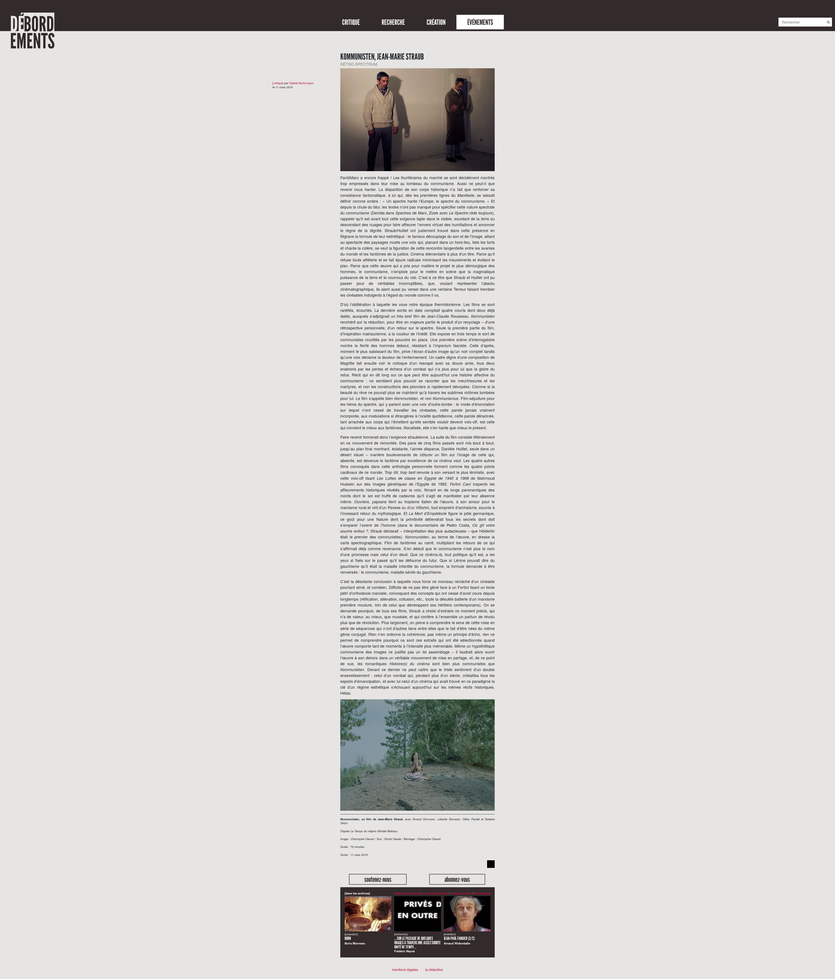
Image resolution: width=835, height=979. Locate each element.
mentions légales (405, 969)
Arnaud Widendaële (459, 938)
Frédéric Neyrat (417, 942)
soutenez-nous (377, 879)
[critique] (277, 83)
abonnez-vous (457, 879)
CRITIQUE (351, 22)
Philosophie (482, 893)
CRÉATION (436, 22)
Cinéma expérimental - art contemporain (421, 893)
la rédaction (434, 969)
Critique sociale (461, 893)
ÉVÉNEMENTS (480, 22)
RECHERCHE (393, 22)
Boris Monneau (355, 938)
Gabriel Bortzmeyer (301, 83)
